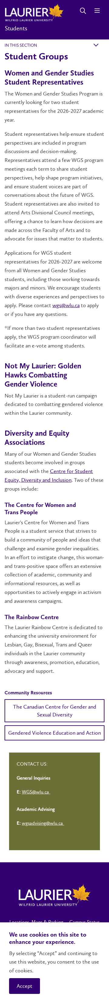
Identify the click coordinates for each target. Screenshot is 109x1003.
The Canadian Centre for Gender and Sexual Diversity (54, 710)
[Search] (83, 11)
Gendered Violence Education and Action (54, 733)
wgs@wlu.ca (66, 305)
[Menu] (97, 11)
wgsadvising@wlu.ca (43, 823)
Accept (24, 986)
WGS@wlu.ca (36, 792)
